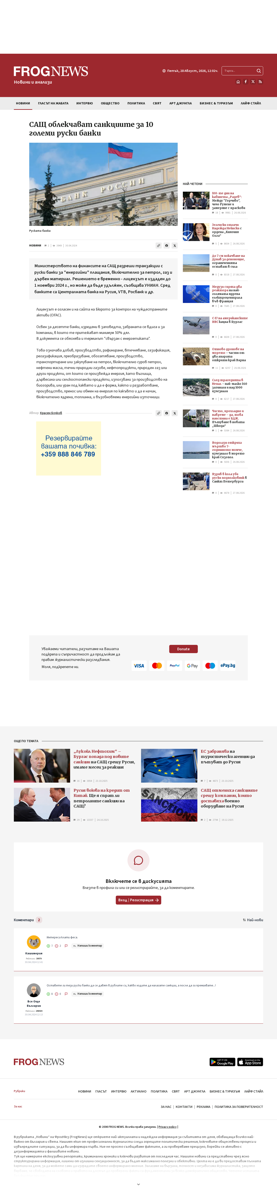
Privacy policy (168, 1127)
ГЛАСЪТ (101, 1091)
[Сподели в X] (175, 246)
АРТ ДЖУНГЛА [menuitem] (180, 103)
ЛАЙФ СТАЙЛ (253, 1091)
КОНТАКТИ (184, 1106)
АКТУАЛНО (139, 1091)
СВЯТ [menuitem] (157, 103)
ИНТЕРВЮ (118, 1091)
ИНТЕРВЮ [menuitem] (84, 103)
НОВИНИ (35, 246)
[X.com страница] (253, 81)
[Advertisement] (138, 27)
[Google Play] (222, 1062)
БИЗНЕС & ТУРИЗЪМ (225, 1091)
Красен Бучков (51, 413)
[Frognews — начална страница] (39, 1061)
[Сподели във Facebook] (167, 246)
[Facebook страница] (245, 81)
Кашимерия (33, 953)
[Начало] (238, 81)
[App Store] (250, 1062)
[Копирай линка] (159, 246)
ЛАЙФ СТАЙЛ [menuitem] (251, 103)
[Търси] (258, 70)
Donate (183, 649)
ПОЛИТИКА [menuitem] (136, 103)
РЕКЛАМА (203, 1106)
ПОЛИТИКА (159, 1091)
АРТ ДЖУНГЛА (194, 1091)
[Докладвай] (66, 945)
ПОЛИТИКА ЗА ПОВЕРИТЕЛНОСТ (239, 1106)
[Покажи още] (138, 1184)
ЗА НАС (166, 1106)
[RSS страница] (260, 81)
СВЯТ (176, 1091)
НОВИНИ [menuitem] (23, 103)
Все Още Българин (34, 1003)
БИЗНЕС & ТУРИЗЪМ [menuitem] (216, 103)
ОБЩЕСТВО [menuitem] (110, 103)
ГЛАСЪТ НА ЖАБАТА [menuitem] (53, 103)
